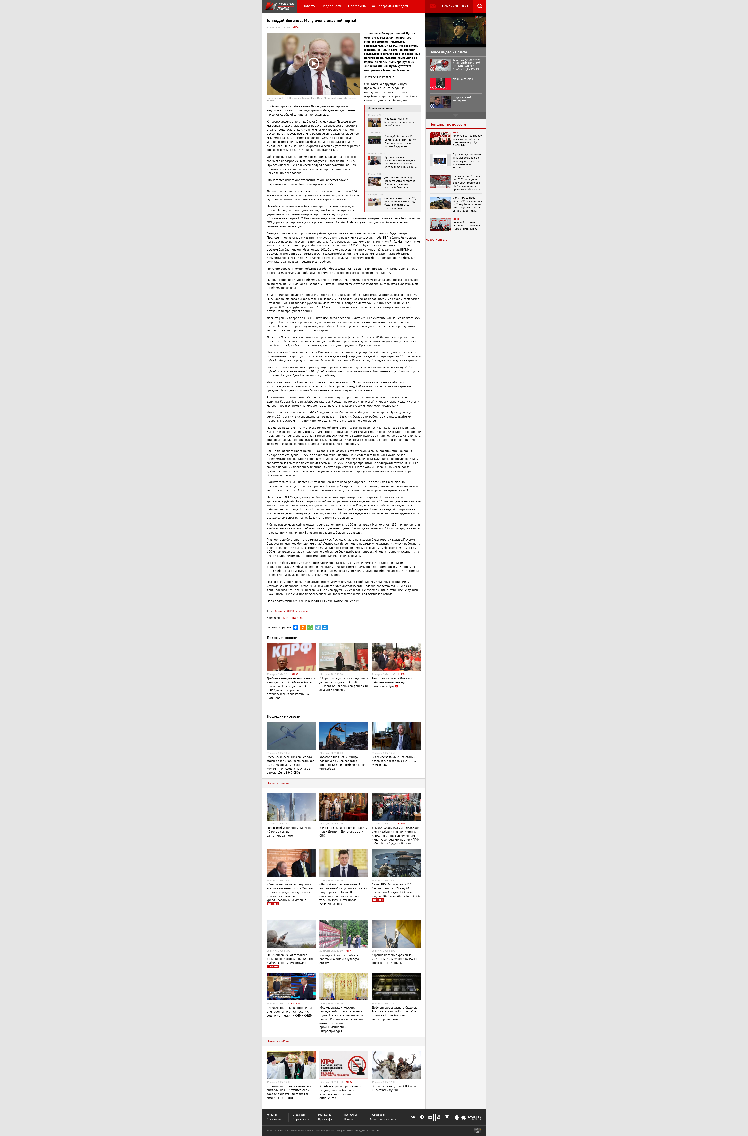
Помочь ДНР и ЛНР (456, 6)
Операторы (299, 1115)
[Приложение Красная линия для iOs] (463, 1118)
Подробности (331, 6)
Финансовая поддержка (383, 1119)
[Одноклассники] (303, 627)
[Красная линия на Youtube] (438, 1117)
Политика (298, 617)
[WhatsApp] (310, 627)
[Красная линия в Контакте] (413, 1117)
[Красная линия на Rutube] (447, 1117)
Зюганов (279, 611)
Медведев (301, 611)
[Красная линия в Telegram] (422, 1117)
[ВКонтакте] (295, 627)
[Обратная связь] (432, 6)
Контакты (272, 1115)
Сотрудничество (301, 1119)
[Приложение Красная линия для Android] (457, 1118)
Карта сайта (375, 1130)
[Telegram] (318, 627)
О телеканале (274, 1119)
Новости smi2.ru (278, 783)
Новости (309, 6)
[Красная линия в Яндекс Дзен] (430, 1117)
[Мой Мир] (325, 627)
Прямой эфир (325, 1119)
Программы (357, 6)
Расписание (324, 1115)
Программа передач (392, 6)
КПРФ (290, 611)
